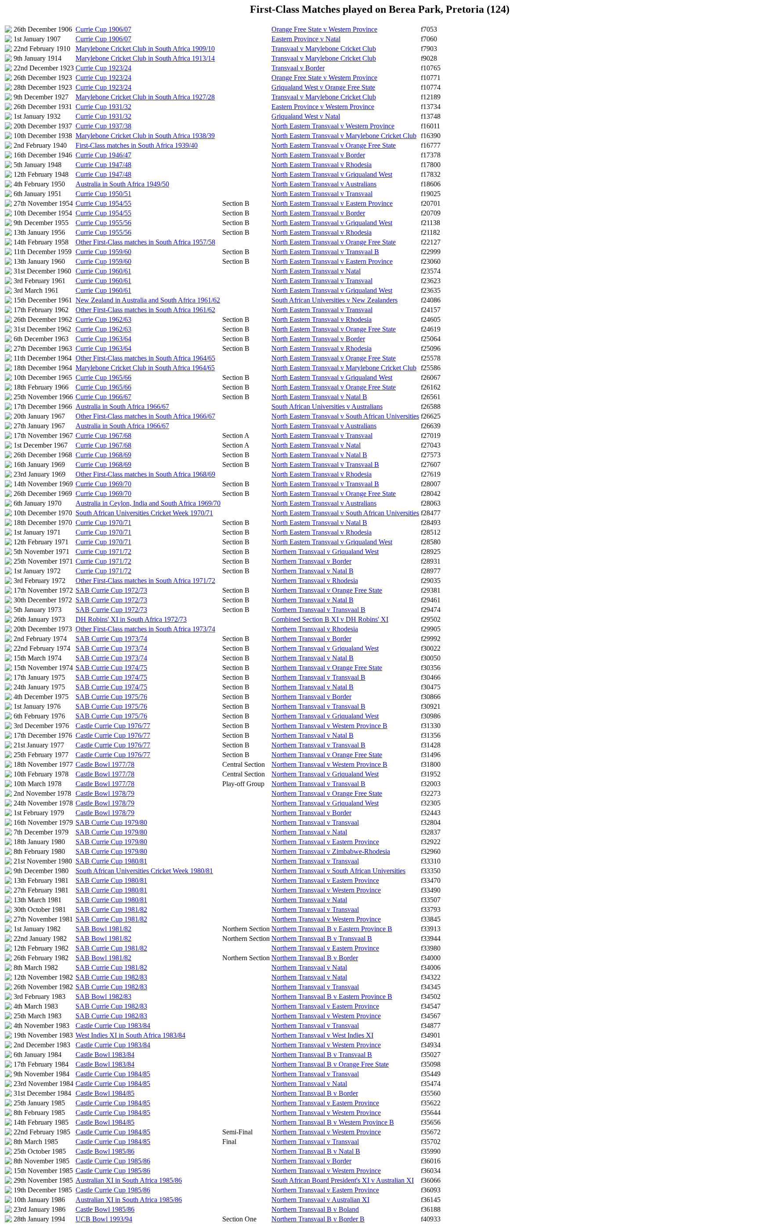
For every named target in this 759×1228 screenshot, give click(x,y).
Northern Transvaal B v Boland (315, 1209)
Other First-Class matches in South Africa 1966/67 (145, 416)
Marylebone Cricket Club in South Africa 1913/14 (145, 58)
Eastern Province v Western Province (322, 106)
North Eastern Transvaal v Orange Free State (333, 145)
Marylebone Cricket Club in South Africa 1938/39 (145, 135)
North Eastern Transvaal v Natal (316, 271)
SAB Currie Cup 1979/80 (111, 822)
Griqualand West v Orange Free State (323, 87)
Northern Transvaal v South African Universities (338, 871)
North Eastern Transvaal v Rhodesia (321, 164)
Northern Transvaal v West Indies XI (322, 1035)
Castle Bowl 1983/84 (105, 1054)
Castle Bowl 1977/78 (105, 764)
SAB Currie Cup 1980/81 (111, 861)
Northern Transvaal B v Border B (318, 1219)
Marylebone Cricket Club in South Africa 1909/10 (145, 48)
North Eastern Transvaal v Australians (323, 184)
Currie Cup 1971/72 (103, 551)
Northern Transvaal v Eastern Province (325, 841)
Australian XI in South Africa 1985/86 (129, 1180)
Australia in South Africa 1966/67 (122, 406)
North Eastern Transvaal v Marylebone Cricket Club (343, 135)
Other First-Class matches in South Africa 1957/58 (145, 242)
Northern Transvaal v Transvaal (315, 822)
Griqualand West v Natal (305, 116)
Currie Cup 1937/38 (103, 126)
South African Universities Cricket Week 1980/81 (144, 871)
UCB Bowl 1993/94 (104, 1219)
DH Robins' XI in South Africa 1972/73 (131, 619)
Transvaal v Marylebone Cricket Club (323, 48)
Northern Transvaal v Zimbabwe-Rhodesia (330, 851)
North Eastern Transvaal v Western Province (332, 126)
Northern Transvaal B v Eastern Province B (331, 929)
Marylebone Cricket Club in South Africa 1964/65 (145, 368)
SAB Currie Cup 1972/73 (111, 590)
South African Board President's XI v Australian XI (342, 1180)
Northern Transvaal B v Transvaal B (321, 938)
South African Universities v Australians (327, 406)
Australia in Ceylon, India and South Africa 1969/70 (148, 503)
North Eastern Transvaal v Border (318, 155)
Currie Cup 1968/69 (103, 455)
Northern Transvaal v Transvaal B (318, 609)
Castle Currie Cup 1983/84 (113, 1025)
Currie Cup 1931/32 (103, 106)
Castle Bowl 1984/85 (105, 1093)
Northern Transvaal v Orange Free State (326, 590)
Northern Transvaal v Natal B (312, 571)
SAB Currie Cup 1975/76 (111, 696)
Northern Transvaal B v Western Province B (332, 1122)
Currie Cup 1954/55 (103, 203)
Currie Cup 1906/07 (103, 29)
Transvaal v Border (298, 68)
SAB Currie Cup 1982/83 (111, 977)
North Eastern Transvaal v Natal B (319, 397)
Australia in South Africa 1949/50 (122, 184)
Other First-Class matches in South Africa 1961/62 (145, 309)
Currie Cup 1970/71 (103, 522)
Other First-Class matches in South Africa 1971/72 (145, 580)
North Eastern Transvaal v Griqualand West (331, 174)
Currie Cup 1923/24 (103, 68)
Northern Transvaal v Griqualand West (325, 551)
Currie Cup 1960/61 (103, 271)
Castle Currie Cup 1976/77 (113, 725)
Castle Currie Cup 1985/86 (113, 1161)
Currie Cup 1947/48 (103, 164)
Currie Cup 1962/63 (103, 319)
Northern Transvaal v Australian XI (320, 1199)
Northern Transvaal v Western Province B (329, 725)
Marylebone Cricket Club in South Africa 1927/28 (145, 97)
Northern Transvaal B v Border (314, 958)
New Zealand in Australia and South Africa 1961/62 (148, 300)
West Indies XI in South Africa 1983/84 (130, 1035)
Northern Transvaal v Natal (309, 832)
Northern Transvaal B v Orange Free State (330, 1064)
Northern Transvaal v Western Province (326, 890)
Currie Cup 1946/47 (103, 155)
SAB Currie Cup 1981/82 (111, 909)
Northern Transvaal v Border (311, 561)
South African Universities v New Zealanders (334, 300)
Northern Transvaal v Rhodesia (314, 580)
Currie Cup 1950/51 (103, 193)
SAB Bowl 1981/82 (103, 929)
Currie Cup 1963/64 (103, 339)
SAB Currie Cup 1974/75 (111, 667)
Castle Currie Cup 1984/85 (113, 1074)
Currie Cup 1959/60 (103, 251)
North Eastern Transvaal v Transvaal (321, 193)
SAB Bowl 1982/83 (103, 996)
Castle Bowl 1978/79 (105, 793)
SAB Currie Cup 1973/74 (111, 638)
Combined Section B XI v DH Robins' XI (329, 619)
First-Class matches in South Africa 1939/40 (137, 145)
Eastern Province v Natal (305, 39)
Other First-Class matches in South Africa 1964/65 (145, 358)
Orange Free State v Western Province (324, 29)
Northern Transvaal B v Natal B (315, 1151)
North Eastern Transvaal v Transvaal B (325, 251)
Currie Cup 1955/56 (103, 222)
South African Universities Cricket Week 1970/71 (144, 513)
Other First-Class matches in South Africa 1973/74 (145, 629)
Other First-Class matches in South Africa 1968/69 (145, 474)
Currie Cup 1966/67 (103, 397)
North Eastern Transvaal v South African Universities (345, 416)
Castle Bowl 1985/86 (105, 1151)
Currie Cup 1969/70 (103, 484)
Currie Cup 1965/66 (103, 377)
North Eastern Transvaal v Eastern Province (332, 203)
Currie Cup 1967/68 (103, 435)
